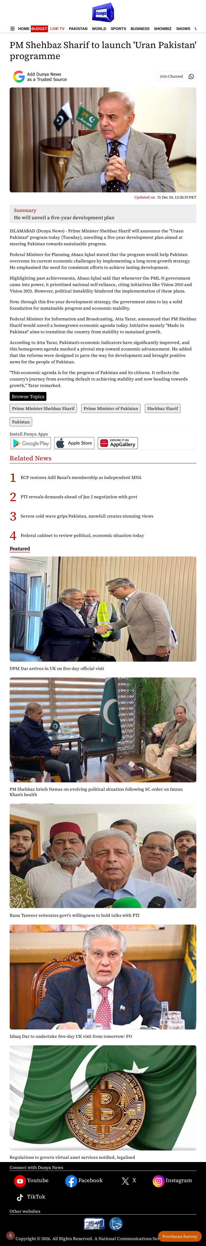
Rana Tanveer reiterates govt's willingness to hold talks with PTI (74, 915)
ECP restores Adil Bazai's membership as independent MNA (81, 477)
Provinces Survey (179, 1236)
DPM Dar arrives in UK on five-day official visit (57, 668)
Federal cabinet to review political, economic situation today (82, 535)
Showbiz (163, 29)
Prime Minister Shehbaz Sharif (43, 408)
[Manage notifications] (10, 1235)
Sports (118, 29)
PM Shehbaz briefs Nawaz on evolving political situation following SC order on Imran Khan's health (96, 791)
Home (24, 29)
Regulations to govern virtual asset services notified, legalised (72, 1157)
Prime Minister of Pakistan (111, 408)
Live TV (57, 29)
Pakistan (78, 29)
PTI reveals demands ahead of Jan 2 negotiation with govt (79, 497)
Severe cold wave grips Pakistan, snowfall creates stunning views (87, 516)
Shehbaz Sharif (162, 408)
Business (140, 29)
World (99, 29)
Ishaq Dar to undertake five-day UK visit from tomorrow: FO (71, 1036)
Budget (39, 29)
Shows (183, 29)
